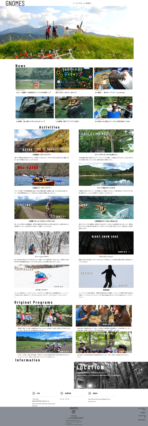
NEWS (143, 413)
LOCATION (142, 416)
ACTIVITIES (142, 409)
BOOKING (142, 420)
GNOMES (74, 408)
